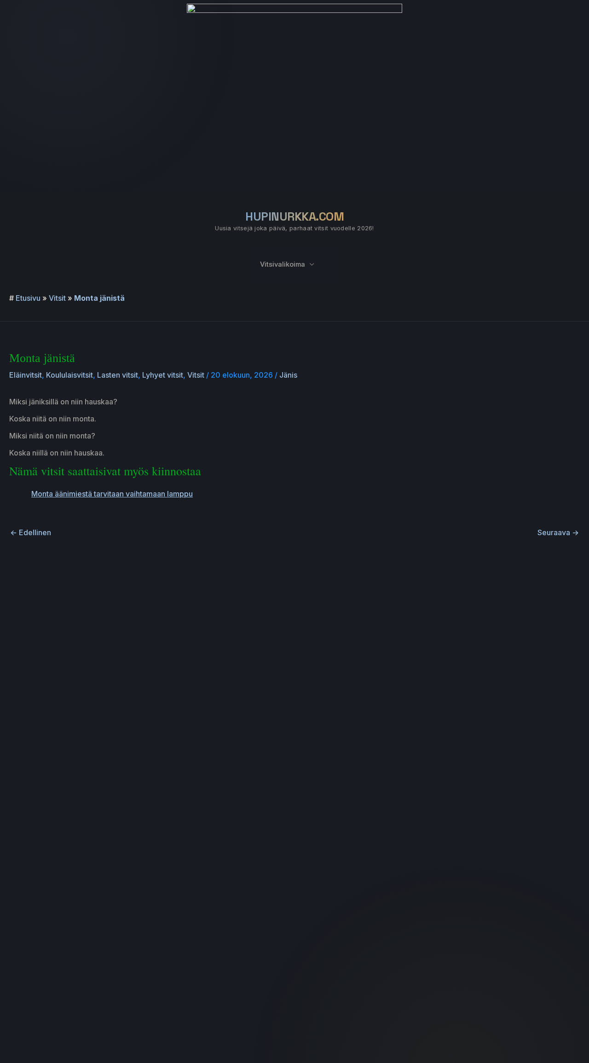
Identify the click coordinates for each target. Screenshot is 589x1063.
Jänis (288, 375)
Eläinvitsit (25, 375)
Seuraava (558, 532)
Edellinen (30, 532)
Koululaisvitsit (69, 375)
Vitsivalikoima (282, 264)
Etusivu (28, 298)
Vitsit (57, 298)
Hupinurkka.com (294, 216)
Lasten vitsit (117, 375)
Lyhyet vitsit (162, 375)
